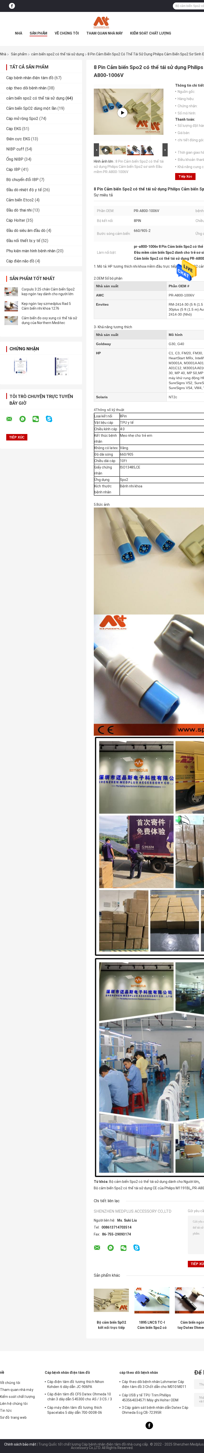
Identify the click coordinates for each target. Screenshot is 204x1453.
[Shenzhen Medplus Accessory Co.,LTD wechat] (39, 419)
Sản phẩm (38, 33)
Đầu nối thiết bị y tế (23, 240)
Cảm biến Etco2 (20, 200)
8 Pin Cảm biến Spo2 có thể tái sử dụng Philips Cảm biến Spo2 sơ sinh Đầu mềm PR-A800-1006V (129, 166)
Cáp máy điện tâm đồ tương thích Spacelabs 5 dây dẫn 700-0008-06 (74, 1410)
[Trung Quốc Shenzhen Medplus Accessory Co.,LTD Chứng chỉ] (20, 366)
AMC (100, 295)
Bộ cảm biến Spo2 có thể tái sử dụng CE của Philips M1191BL (142, 1188)
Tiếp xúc (185, 176)
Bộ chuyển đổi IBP (22, 179)
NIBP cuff (15, 149)
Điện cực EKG (18, 139)
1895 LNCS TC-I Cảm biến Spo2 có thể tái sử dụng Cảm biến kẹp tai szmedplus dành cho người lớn (152, 1325)
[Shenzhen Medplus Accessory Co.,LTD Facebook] (11, 6)
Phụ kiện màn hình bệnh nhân (30, 251)
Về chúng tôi (67, 33)
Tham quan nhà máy (104, 33)
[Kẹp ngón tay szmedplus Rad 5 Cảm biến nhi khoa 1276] (11, 306)
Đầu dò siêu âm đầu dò (26, 230)
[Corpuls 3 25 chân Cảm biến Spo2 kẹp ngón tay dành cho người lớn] (11, 292)
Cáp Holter (15, 220)
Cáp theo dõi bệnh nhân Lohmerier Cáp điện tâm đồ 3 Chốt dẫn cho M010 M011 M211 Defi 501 (154, 1385)
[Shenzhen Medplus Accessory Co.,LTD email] (12, 419)
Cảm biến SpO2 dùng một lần (31, 108)
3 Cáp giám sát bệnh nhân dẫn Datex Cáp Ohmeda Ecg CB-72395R (155, 1410)
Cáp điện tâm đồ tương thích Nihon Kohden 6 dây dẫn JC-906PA (75, 1384)
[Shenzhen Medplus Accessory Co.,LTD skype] (52, 419)
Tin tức (6, 1411)
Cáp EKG (13, 128)
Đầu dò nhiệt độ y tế (24, 189)
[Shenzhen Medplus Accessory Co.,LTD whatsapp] (25, 419)
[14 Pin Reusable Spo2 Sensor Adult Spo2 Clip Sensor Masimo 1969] (122, 112)
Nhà (18, 33)
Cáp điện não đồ (20, 261)
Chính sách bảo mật (20, 1444)
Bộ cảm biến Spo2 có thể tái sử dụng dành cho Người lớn (154, 1182)
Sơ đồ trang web (13, 1417)
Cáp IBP (13, 169)
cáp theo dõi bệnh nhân (26, 88)
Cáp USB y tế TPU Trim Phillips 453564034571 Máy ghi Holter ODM (150, 1397)
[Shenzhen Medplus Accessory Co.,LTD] (102, 21)
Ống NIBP (14, 159)
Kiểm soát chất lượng (150, 33)
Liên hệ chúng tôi (14, 1404)
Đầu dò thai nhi (19, 210)
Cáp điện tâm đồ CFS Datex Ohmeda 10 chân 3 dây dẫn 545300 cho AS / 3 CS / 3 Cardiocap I (79, 1397)
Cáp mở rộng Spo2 (22, 118)
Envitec (102, 304)
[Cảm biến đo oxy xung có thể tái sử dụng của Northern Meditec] (11, 321)
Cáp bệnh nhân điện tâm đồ (29, 77)
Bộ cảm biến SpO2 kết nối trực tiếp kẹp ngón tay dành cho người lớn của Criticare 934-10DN (111, 1325)
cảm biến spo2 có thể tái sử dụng (57, 54)
